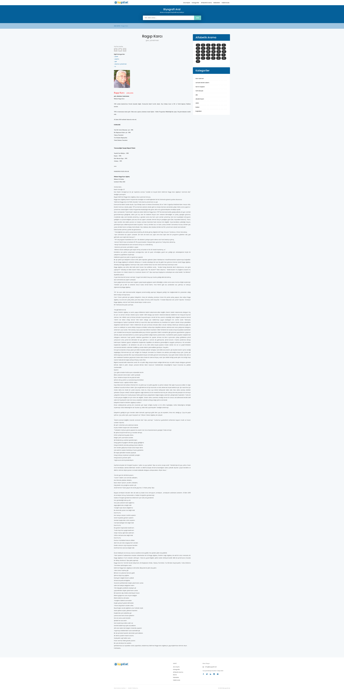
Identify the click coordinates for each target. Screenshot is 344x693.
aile (197, 95)
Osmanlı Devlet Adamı (202, 83)
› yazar (116, 56)
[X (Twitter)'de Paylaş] (120, 50)
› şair (115, 61)
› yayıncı (116, 59)
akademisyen (200, 99)
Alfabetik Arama (206, 3)
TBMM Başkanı (200, 87)
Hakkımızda (225, 3)
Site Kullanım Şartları (120, 688)
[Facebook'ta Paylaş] (116, 50)
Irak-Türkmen (200, 78)
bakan (197, 107)
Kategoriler (195, 3)
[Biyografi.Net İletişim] (121, 664)
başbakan (199, 111)
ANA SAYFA (117, 26)
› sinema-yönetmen (120, 64)
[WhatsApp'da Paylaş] (124, 50)
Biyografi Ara (121, 2)
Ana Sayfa (186, 3)
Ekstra (175, 675)
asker (197, 103)
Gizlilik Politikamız (133, 688)
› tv (115, 66)
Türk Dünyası (199, 91)
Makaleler (216, 3)
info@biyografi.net (211, 667)
